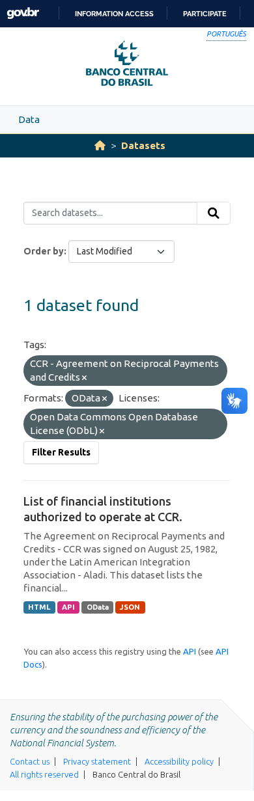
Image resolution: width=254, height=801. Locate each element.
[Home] (100, 145)
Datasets (143, 145)
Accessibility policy (179, 761)
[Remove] (84, 378)
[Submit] (214, 213)
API (68, 607)
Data (29, 119)
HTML (39, 607)
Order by (43, 251)
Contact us (29, 761)
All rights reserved (44, 774)
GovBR (23, 13)
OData (98, 607)
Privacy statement (97, 761)
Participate (205, 13)
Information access (114, 13)
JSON (130, 607)
